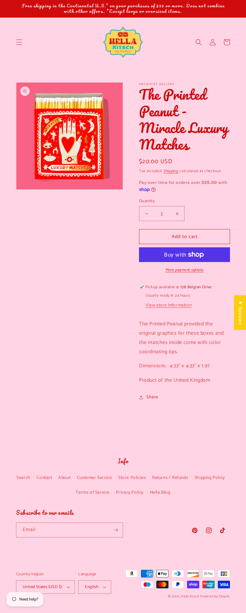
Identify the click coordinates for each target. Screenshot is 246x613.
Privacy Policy (130, 492)
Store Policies (132, 478)
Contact (44, 478)
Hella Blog (160, 492)
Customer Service (94, 478)
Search (23, 478)
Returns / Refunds (170, 478)
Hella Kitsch (190, 596)
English (91, 587)
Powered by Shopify (215, 596)
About (64, 478)
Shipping (171, 171)
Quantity (147, 201)
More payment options (185, 270)
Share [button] (152, 397)
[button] (19, 42)
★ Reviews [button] (240, 312)
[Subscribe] (116, 529)
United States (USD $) (42, 587)
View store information (168, 305)
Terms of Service (93, 492)
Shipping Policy (209, 478)
